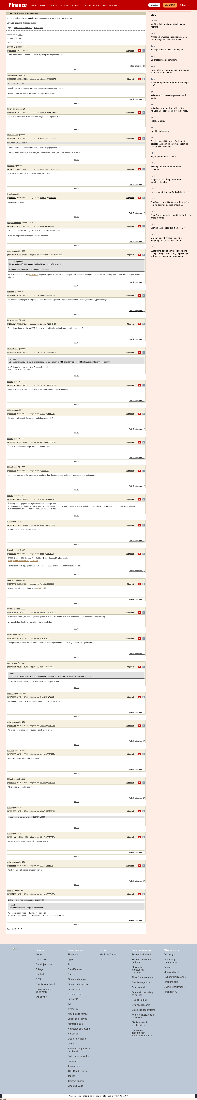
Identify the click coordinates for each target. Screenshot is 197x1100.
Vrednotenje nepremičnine (171, 960)
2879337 (12, 754)
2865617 (12, 324)
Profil (16, 13)
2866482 (12, 499)
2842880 (12, 198)
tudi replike (38, 28)
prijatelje (18, 23)
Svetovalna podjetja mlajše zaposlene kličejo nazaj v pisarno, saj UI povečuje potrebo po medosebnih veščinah (169, 253)
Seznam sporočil (27, 18)
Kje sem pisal (67, 18)
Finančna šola (75, 989)
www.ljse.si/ (33, 275)
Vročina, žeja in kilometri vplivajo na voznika (168, 25)
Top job (71, 1076)
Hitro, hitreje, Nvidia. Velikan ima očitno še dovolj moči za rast (170, 71)
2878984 (12, 667)
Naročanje (41, 959)
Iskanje (36, 13)
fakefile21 (11, 109)
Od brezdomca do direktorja (164, 60)
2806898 (12, 79)
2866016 (44, 471)
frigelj (9, 194)
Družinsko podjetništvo (143, 1010)
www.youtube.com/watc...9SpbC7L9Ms (23, 561)
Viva (102, 959)
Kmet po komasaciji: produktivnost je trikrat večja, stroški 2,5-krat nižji (169, 38)
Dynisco (10, 292)
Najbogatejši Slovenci (79, 1029)
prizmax (10, 410)
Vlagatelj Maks (75, 1086)
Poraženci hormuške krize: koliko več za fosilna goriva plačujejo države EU (170, 203)
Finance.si (73, 954)
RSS (38, 979)
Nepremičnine (75, 994)
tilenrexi (10, 694)
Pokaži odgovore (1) (137, 185)
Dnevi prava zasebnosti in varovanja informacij (142, 1033)
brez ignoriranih (29, 23)
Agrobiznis (73, 959)
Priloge (39, 969)
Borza (53, 5)
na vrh (76, 70)
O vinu (71, 1043)
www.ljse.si (40, 588)
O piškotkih (41, 997)
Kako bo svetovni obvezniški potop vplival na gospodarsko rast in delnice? (169, 109)
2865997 (12, 442)
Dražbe (71, 974)
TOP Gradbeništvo (77, 1071)
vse (12, 23)
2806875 (12, 51)
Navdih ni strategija (160, 131)
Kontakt (40, 974)
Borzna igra (170, 954)
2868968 (12, 554)
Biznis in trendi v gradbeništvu (140, 1023)
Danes (43, 5)
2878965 (12, 638)
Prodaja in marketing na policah (142, 993)
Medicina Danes (108, 954)
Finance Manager (77, 979)
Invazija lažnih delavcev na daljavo (167, 49)
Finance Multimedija (78, 984)
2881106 (12, 837)
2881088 (12, 811)
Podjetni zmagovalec (78, 1056)
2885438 (12, 894)
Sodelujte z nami (44, 964)
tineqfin (10, 891)
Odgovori (130, 51)
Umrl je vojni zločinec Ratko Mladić (168, 192)
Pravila (30, 13)
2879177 (12, 726)
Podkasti (76, 5)
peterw (10, 251)
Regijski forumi (139, 1000)
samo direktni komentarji (23, 28)
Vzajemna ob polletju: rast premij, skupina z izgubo (167, 180)
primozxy (11, 47)
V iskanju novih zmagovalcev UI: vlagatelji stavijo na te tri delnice (166, 239)
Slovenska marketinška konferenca (138, 970)
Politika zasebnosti (45, 984)
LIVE (34, 5)
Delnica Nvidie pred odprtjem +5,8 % (168, 228)
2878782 (12, 612)
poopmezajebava (14, 223)
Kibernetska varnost (78, 1014)
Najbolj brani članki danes (163, 156)
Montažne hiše (75, 1024)
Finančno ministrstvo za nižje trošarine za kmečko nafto (171, 216)
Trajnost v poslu (76, 1081)
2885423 (12, 866)
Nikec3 (10, 382)
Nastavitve (23, 13)
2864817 (12, 255)
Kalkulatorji (92, 5)
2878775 (12, 584)
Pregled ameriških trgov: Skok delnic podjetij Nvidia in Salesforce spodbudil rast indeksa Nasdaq (169, 144)
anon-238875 (12, 75)
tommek (10, 751)
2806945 (12, 138)
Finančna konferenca (142, 977)
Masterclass (110, 5)
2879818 (12, 783)
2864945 (12, 295)
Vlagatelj (170, 5)
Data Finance (75, 969)
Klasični (16, 18)
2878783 (44, 638)
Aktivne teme (55, 18)
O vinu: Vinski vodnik (174, 987)
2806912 (12, 113)
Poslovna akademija (142, 954)
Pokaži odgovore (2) (137, 66)
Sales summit (139, 987)
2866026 (12, 471)
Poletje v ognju (158, 121)
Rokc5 (10, 496)
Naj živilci (73, 1033)
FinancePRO (74, 999)
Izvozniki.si (73, 1009)
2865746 (12, 385)
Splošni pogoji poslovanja (43, 990)
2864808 (12, 226)
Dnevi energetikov (141, 982)
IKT (69, 1004)
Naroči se (154, 5)
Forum (64, 5)
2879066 (12, 697)
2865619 (12, 352)
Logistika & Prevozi (78, 1019)
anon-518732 (12, 349)
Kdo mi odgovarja (42, 18)
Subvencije (73, 1061)
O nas (39, 954)
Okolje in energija (77, 1039)
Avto (70, 964)
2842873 (12, 169)
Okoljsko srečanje (141, 1005)
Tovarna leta (74, 1066)
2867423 (12, 525)
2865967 (12, 414)
